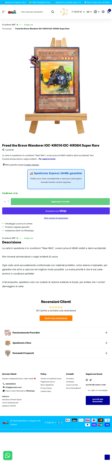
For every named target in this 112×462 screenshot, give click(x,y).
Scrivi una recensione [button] (56, 318)
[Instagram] (87, 380)
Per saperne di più (47, 159)
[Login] (103, 12)
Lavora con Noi (72, 385)
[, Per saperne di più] (96, 12)
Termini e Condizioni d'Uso (51, 379)
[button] (8, 199)
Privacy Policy (46, 388)
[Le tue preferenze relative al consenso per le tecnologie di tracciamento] (107, 457)
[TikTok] (91, 380)
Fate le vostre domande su (20, 391)
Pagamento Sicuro (48, 382)
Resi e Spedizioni (47, 385)
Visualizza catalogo (3, 12)
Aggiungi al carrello (60, 201)
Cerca (52, 11)
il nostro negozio (31, 165)
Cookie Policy (46, 391)
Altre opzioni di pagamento (56, 218)
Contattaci (70, 382)
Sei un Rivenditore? (73, 388)
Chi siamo (70, 379)
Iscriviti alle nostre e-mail (96, 385)
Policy (43, 374)
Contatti (70, 374)
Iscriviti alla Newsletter (97, 400)
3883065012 (10, 384)
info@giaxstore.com (13, 387)
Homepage (7, 29)
